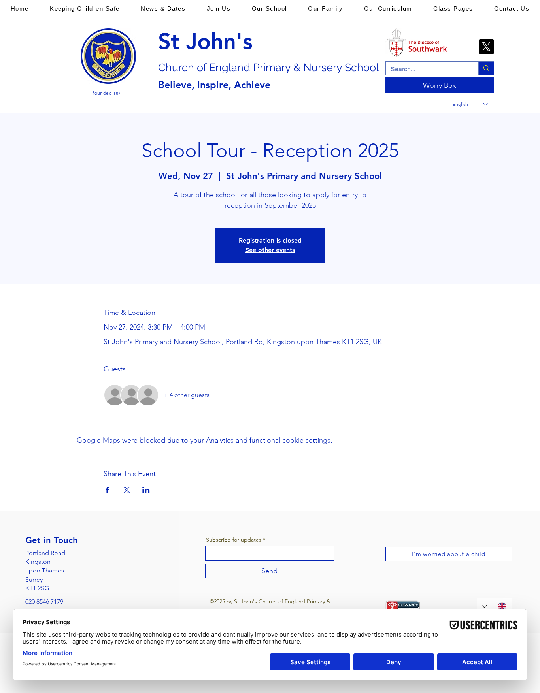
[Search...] (486, 68)
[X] (486, 46)
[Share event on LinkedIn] (146, 490)
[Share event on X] (126, 490)
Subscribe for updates (233, 539)
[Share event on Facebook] (107, 490)
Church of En (190, 67)
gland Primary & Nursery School (300, 67)
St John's (205, 41)
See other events (270, 250)
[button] (85, 8)
